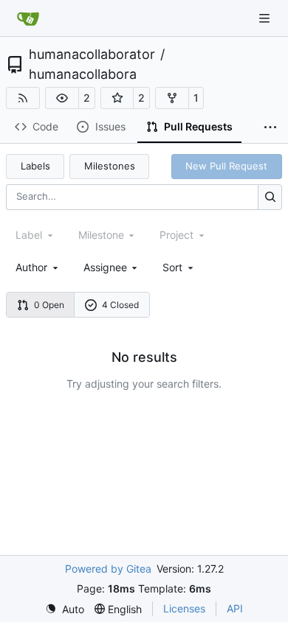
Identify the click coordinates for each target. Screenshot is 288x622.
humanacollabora (83, 74)
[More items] (270, 127)
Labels (35, 166)
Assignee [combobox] (105, 267)
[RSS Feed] (23, 98)
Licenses (184, 608)
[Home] (28, 18)
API (235, 608)
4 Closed (120, 304)
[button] (62, 98)
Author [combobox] (31, 267)
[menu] (179, 267)
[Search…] (270, 197)
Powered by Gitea (108, 568)
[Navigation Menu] (266, 18)
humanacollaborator (92, 54)
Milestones (109, 166)
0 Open (49, 304)
